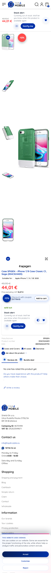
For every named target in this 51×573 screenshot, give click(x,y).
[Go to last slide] (8, 37)
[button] (8, 56)
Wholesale (6, 506)
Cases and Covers (12, 349)
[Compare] (38, 320)
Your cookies (7, 523)
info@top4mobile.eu (11, 443)
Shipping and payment (12, 477)
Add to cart (41, 298)
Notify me (28, 26)
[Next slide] (8, 259)
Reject (25, 568)
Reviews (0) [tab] (12, 360)
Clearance (39, 349)
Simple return (8, 492)
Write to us (10, 448)
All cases (27, 349)
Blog (4, 482)
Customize (25, 561)
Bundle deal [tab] (28, 360)
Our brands (7, 518)
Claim (4, 496)
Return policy (8, 532)
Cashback (6, 487)
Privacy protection (10, 528)
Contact (5, 501)
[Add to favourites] (45, 20)
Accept (25, 554)
